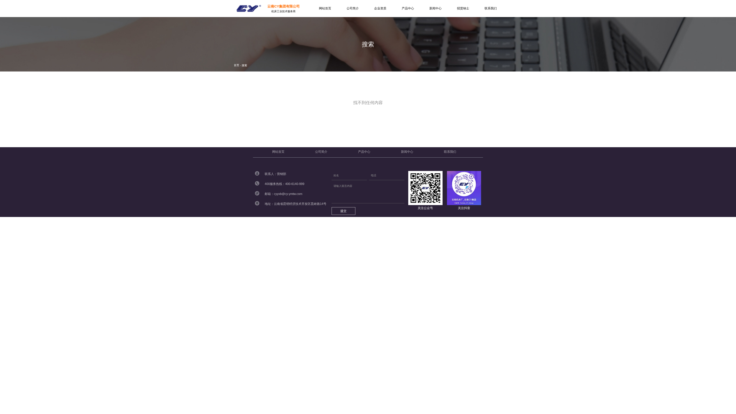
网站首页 (325, 8)
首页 (237, 65)
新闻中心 (435, 8)
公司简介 (353, 8)
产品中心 (408, 8)
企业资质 (380, 8)
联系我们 (491, 8)
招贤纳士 (463, 8)
